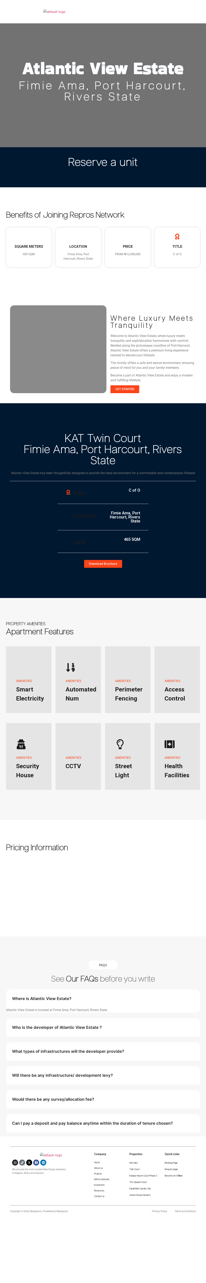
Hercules (133, 1163)
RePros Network (102, 1179)
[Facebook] (36, 1163)
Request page (171, 1169)
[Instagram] (15, 1163)
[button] (196, 7)
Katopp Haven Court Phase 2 (143, 1175)
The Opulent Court (138, 1182)
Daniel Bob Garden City (140, 1188)
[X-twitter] (29, 1163)
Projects (98, 1173)
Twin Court (134, 1169)
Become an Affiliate (174, 1175)
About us (98, 1168)
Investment (99, 1185)
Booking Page (171, 1163)
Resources (99, 1190)
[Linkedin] (43, 1163)
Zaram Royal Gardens (139, 1195)
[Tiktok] (22, 1163)
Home (97, 1162)
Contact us (99, 1196)
